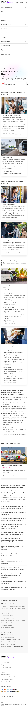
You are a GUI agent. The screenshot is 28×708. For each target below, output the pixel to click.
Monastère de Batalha (6, 625)
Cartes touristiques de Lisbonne (9, 637)
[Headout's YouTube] (7, 696)
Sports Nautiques (5, 45)
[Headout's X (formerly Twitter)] (12, 696)
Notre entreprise (5, 674)
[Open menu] (26, 2)
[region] (14, 463)
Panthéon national (20, 620)
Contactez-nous (7, 667)
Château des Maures (6, 613)
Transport (3, 20)
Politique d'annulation (6, 681)
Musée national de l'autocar (8, 627)
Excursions (4, 642)
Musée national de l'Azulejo (8, 623)
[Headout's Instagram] (5, 696)
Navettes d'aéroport (6, 646)
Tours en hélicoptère (6, 649)
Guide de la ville (5, 54)
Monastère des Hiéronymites (17, 606)
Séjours (3, 50)
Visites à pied (4, 644)
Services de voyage (6, 24)
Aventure (3, 37)
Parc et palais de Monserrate (8, 618)
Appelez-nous (6, 665)
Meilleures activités (6, 7)
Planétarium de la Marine (7, 620)
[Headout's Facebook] (10, 696)
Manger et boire (5, 33)
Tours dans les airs (6, 41)
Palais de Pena (4, 606)
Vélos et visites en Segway (15, 642)
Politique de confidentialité (8, 677)
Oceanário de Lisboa (6, 611)
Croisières (4, 28)
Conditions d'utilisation (7, 679)
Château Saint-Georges (7, 608)
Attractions (4, 12)
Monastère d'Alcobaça (6, 632)
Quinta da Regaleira (20, 608)
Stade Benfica (16, 611)
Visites (3, 16)
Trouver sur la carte (6, 467)
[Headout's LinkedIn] (2, 696)
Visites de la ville (15, 639)
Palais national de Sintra (7, 615)
